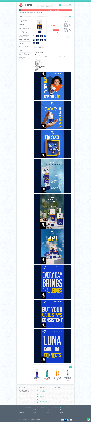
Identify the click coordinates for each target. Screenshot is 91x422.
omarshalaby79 (42, 396)
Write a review (58, 35)
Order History (62, 411)
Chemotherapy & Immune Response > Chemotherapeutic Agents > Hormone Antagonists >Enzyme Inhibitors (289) (24, 34)
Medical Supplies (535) (22, 43)
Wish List (61, 412)
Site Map (34, 412)
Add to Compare (56, 32)
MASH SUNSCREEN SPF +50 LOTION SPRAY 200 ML (67, 378)
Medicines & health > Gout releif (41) (24, 46)
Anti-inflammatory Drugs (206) (23, 20)
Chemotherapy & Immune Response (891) (25, 28)
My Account (42, 6)
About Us (20, 409)
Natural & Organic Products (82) (23, 47)
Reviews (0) (41, 47)
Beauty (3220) (21, 25)
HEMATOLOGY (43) (21, 42)
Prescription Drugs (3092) (22, 53)
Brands (48, 409)
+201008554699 (42, 391)
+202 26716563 (42, 390)
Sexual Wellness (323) (22, 57)
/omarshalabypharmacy (43, 399)
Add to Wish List (50, 32)
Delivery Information (22, 411)
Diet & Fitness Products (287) (23, 38)
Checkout (51, 6)
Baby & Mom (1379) (21, 21)
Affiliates (48, 412)
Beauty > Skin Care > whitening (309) (24, 27)
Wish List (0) (38, 6)
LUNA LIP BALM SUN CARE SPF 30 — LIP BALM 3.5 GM (57, 378)
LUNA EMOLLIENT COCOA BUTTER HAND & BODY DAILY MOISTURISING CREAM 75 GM (33, 12)
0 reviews (53, 35)
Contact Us (34, 409)
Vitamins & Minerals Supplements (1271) (24, 58)
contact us (20, 415)
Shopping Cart (47, 6)
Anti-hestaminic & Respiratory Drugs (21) (24, 18)
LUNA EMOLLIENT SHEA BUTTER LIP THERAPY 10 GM (37, 378)
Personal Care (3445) (22, 51)
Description (35, 47)
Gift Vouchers (49, 411)
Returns (34, 411)
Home (20, 12)
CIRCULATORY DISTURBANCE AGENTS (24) (25, 36)
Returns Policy (21, 412)
